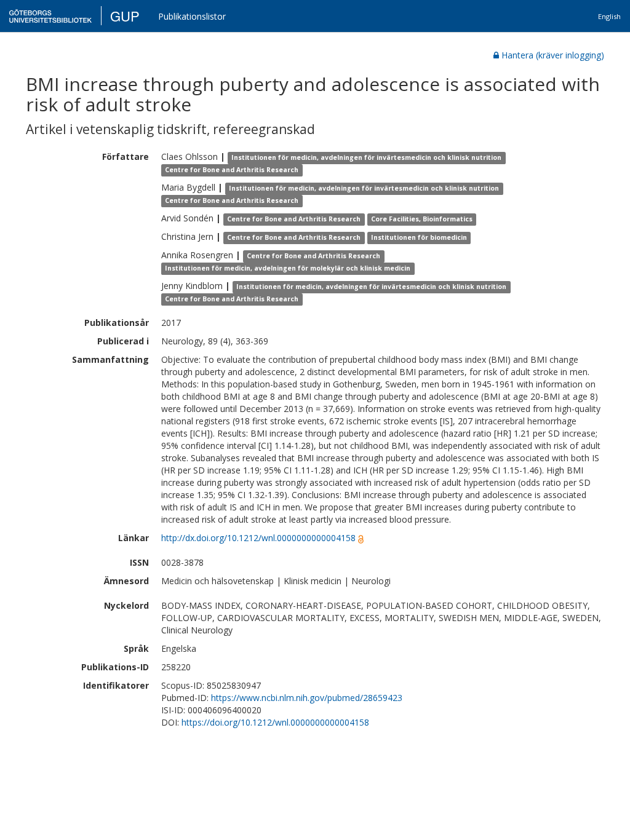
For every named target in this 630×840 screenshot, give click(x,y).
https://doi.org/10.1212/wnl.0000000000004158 (275, 722)
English (609, 16)
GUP (125, 15)
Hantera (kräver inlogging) (552, 55)
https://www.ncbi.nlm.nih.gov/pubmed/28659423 (306, 697)
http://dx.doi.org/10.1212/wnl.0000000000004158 (258, 538)
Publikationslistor (192, 16)
